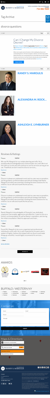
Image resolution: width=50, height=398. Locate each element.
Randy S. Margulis (19, 46)
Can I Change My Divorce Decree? (28, 41)
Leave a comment (17, 49)
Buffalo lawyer (19, 47)
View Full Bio (26, 93)
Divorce (41, 46)
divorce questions (34, 47)
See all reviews (5, 244)
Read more (3, 170)
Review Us (25, 251)
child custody (26, 47)
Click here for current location (10, 341)
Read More (38, 58)
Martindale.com (36, 380)
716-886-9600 (43, 9)
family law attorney (42, 47)
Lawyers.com (30, 380)
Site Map (42, 378)
